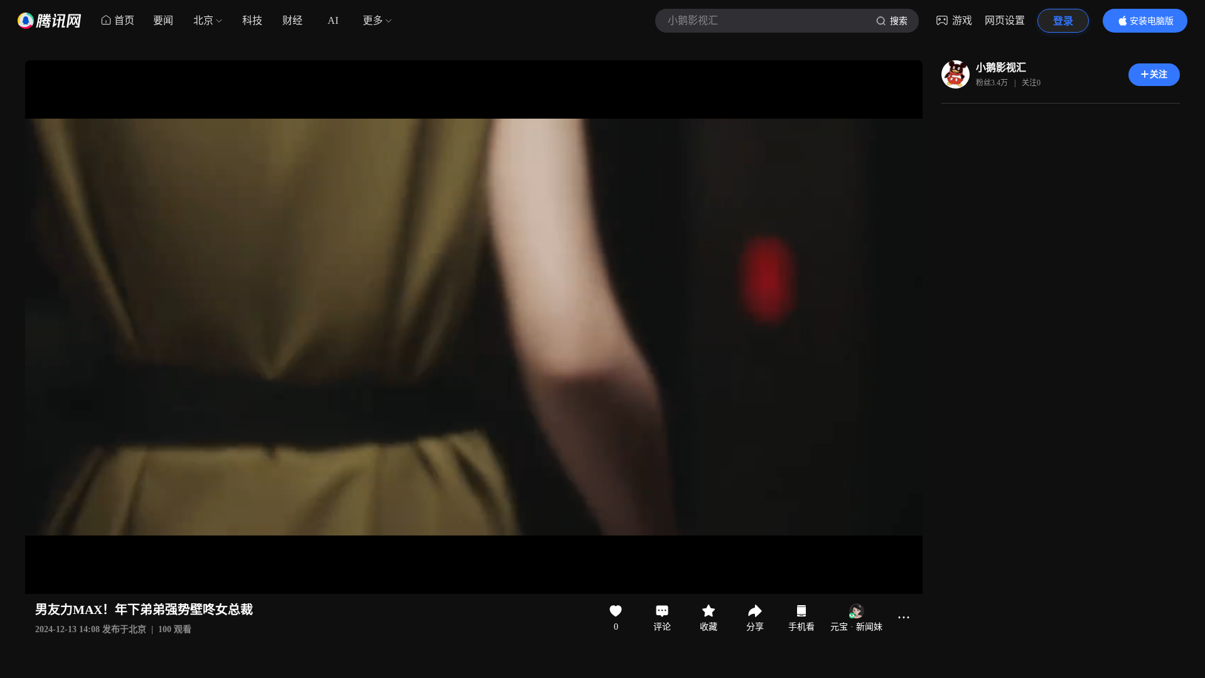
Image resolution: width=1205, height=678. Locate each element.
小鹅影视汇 (1001, 67)
